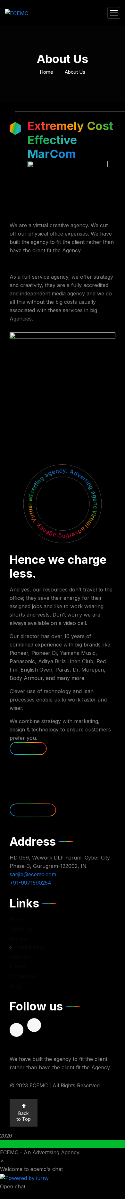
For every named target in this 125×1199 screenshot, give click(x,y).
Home (46, 72)
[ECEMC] (16, 12)
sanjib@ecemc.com (33, 874)
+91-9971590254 (30, 882)
